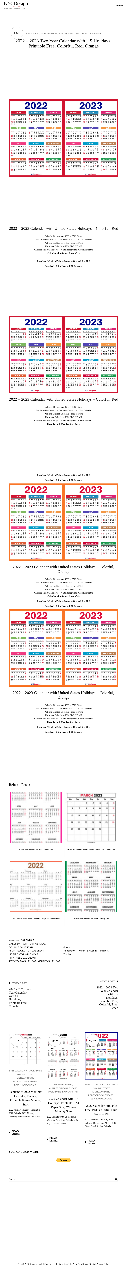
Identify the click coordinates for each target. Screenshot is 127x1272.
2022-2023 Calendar (21, 940)
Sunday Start (66, 33)
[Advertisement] (63, 76)
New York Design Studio (84, 1264)
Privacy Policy (102, 1264)
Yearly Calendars (101, 1098)
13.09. (54, 1040)
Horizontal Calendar (23, 954)
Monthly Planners (25, 1085)
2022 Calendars (18, 1070)
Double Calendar (21, 947)
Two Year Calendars (88, 33)
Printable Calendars (100, 1095)
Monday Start (49, 33)
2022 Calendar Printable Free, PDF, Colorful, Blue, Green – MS (101, 1110)
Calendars (32, 33)
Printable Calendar (22, 957)
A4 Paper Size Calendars (62, 1088)
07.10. (92, 1040)
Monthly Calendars (25, 1081)
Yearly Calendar (49, 961)
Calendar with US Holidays (27, 943)
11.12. (17, 1040)
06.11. (17, 32)
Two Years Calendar (23, 961)
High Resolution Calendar (27, 950)
